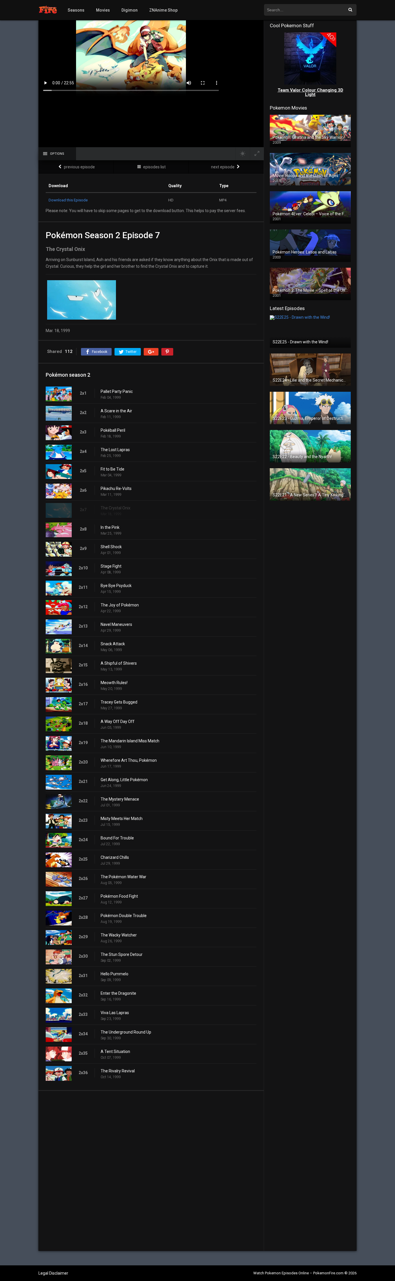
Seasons (76, 10)
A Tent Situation (115, 1051)
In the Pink (110, 527)
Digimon (129, 10)
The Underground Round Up (126, 1032)
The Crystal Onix (115, 508)
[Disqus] (151, 1170)
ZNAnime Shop (163, 10)
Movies (103, 10)
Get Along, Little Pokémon (124, 779)
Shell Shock (111, 546)
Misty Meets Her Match (122, 818)
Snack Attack (113, 644)
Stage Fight (111, 566)
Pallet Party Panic (117, 391)
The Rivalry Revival (118, 1071)
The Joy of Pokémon (120, 605)
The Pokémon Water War (123, 876)
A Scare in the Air (116, 411)
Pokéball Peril (113, 430)
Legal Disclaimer (53, 1273)
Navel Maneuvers (116, 624)
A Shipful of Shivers (119, 663)
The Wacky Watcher (119, 935)
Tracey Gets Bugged (119, 702)
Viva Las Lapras (115, 1012)
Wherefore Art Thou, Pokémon (129, 760)
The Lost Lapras (115, 449)
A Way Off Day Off (117, 721)
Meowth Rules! (114, 682)
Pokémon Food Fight (119, 896)
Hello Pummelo (114, 974)
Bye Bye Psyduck (116, 585)
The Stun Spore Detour (122, 954)
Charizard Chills (115, 857)
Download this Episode (68, 200)
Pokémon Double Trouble (124, 915)
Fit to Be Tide (112, 469)
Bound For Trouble (117, 838)
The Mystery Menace (120, 799)
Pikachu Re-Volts (116, 488)
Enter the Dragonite (118, 993)
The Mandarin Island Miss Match (130, 741)
